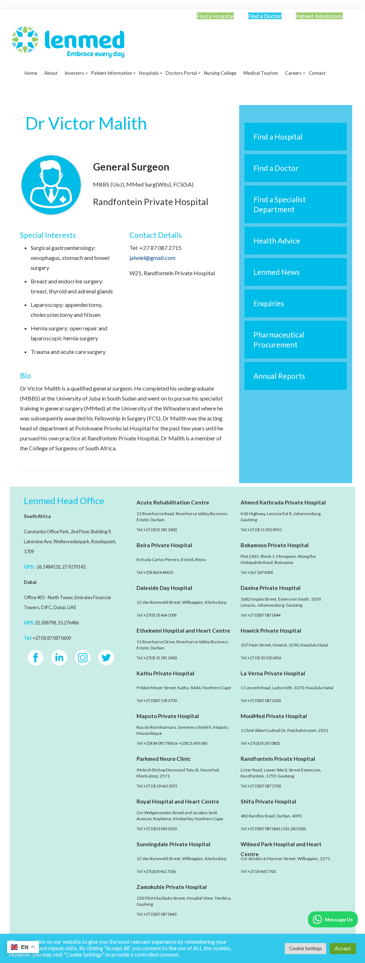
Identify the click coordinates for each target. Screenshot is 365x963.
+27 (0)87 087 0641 (264, 828)
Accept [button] (343, 948)
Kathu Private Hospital (165, 673)
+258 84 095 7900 (158, 743)
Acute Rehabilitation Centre (173, 502)
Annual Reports (279, 375)
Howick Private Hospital (271, 630)
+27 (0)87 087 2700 (264, 786)
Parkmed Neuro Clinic (164, 758)
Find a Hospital (215, 15)
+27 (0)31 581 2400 (159, 529)
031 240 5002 (294, 828)
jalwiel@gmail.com (152, 257)
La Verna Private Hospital (273, 673)
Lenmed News (276, 271)
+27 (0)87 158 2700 (159, 700)
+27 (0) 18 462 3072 (160, 786)
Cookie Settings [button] (305, 948)
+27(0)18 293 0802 (263, 743)
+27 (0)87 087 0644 (264, 615)
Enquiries (268, 303)
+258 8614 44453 (158, 572)
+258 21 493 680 (193, 743)
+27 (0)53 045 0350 (159, 828)
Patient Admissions (319, 15)
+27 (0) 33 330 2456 (264, 657)
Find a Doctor (265, 15)
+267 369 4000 (260, 572)
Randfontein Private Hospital (278, 758)
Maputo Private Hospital (168, 716)
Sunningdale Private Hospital (173, 844)
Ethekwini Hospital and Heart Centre (183, 630)
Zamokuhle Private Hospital (172, 887)
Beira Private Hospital (164, 545)
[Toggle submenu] (74, 90)
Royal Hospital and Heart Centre (178, 801)
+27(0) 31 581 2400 (159, 657)
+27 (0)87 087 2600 (264, 700)
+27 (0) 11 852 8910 (264, 529)
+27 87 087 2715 (160, 247)
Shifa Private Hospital (268, 801)
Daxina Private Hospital (270, 588)
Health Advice (276, 240)
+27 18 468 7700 (261, 871)
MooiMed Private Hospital (274, 716)
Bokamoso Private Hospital (275, 545)
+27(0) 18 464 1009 (159, 615)
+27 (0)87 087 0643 (159, 914)
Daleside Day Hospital (164, 588)
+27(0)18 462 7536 (159, 871)
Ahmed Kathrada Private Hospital (283, 502)
